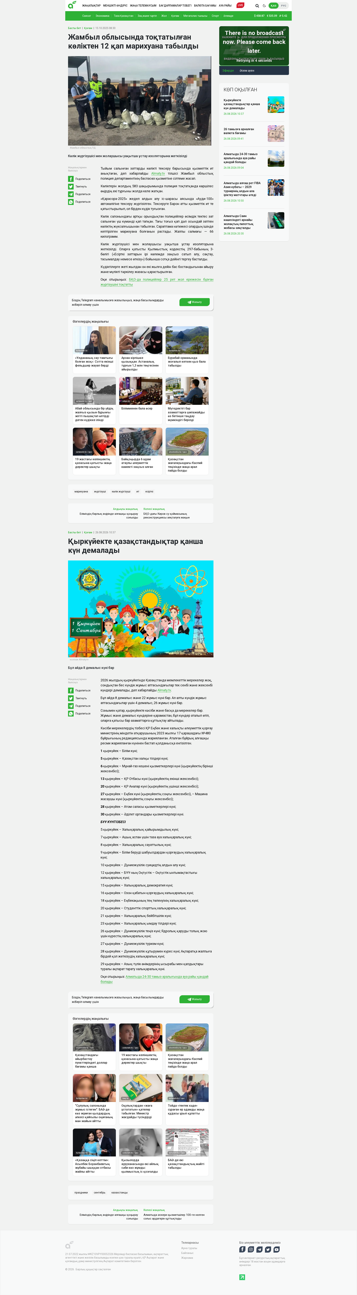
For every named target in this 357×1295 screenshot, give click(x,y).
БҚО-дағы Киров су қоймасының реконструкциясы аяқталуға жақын (167, 515)
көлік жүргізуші (121, 491)
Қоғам (175, 15)
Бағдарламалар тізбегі (175, 5)
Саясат (86, 15)
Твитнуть (81, 186)
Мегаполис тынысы (195, 15)
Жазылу (196, 302)
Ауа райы (225, 5)
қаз (273, 5)
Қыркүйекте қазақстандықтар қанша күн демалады (242, 104)
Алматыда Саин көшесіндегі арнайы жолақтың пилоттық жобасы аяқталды (238, 222)
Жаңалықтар (91, 5)
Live (240, 5)
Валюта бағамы (205, 5)
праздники (81, 1192)
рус (283, 5)
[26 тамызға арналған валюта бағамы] (276, 133)
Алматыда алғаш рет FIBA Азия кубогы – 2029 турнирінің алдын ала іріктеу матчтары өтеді (242, 189)
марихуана (81, 491)
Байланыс (187, 1252)
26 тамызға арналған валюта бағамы (239, 131)
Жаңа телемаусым (143, 5)
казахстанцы (120, 1192)
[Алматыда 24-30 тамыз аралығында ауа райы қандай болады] (276, 158)
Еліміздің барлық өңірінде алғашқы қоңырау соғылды (109, 515)
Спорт (215, 15)
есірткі (149, 491)
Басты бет (74, 28)
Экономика (102, 15)
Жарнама (187, 1257)
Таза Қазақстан (123, 15)
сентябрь (99, 1192)
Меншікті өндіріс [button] (115, 5)
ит (137, 491)
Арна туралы (189, 1248)
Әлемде (228, 15)
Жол (164, 15)
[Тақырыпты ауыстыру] (264, 5)
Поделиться (82, 178)
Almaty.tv (158, 173)
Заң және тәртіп (147, 15)
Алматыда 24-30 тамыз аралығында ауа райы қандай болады (241, 158)
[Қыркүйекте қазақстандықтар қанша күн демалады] (276, 104)
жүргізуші (100, 491)
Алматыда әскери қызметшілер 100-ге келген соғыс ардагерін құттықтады (174, 1216)
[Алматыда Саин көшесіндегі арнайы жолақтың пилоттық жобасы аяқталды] (276, 220)
